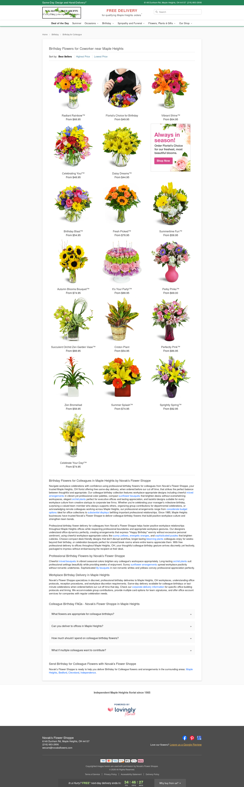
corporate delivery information (148, 586)
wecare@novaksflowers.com (57, 747)
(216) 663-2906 (50, 744)
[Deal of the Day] (170, 148)
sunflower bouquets (129, 495)
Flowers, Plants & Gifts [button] (160, 23)
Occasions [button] (90, 23)
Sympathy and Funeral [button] (130, 23)
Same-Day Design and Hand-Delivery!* (64, 2)
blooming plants (154, 538)
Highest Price (83, 56)
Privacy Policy (110, 774)
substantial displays (98, 512)
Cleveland (73, 672)
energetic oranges (139, 535)
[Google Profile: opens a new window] (199, 738)
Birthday (55, 34)
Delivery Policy (152, 774)
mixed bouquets (67, 561)
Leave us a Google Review (186, 744)
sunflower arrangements (144, 564)
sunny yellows (120, 535)
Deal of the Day (60, 23)
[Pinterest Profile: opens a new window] (192, 738)
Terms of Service (92, 774)
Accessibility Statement (131, 774)
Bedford (63, 672)
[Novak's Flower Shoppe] (66, 12)
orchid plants (79, 499)
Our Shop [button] (184, 23)
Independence (88, 672)
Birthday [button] (107, 23)
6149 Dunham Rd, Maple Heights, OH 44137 (65, 741)
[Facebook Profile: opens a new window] (184, 738)
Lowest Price (101, 56)
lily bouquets (103, 567)
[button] (235, 773)
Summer (76, 23)
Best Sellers (65, 56)
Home (45, 34)
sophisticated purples (166, 535)
